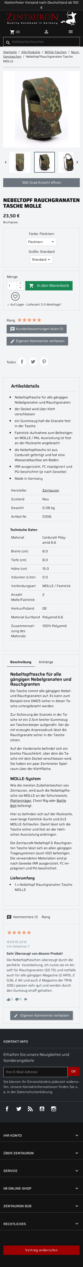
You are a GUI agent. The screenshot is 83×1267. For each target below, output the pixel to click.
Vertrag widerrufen (41, 1250)
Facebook (7, 1108)
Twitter (18, 1108)
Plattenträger (20, 800)
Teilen (22, 361)
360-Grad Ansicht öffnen (41, 182)
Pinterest (44, 361)
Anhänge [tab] (46, 662)
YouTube (42, 1108)
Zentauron (50, 490)
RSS (30, 1108)
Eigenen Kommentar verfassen (40, 341)
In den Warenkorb (49, 285)
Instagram (53, 1108)
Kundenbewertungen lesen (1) (39, 328)
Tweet (33, 361)
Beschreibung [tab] (20, 662)
